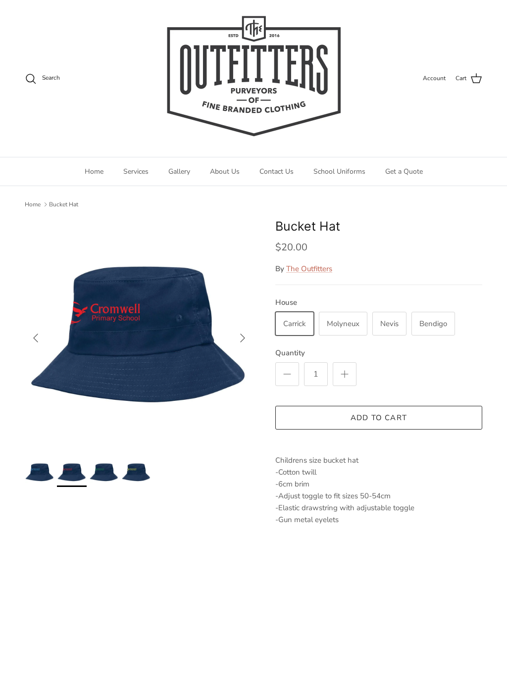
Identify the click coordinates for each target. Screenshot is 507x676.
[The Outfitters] (253, 78)
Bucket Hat (63, 204)
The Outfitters (309, 269)
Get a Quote (404, 171)
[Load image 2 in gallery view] (139, 333)
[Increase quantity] (344, 374)
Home (94, 171)
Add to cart (379, 418)
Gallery (179, 171)
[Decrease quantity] (287, 374)
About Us (225, 171)
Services (136, 171)
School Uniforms (339, 171)
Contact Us (276, 171)
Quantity (290, 353)
